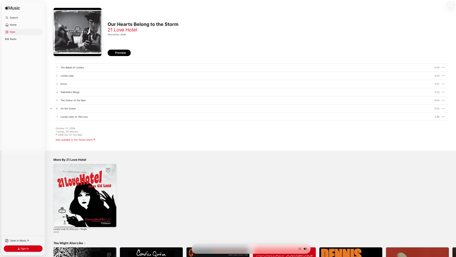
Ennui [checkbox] (64, 83)
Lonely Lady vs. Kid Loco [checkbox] (74, 116)
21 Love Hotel (122, 29)
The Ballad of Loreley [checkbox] (72, 67)
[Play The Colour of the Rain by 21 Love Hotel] (57, 100)
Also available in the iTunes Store (74, 139)
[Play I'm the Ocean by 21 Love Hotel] (57, 108)
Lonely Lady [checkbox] (67, 75)
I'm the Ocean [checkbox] (68, 108)
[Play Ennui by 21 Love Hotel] (57, 84)
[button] (23, 18)
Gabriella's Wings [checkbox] (70, 92)
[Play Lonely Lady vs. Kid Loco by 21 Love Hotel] (57, 117)
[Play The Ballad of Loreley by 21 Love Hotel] (57, 67)
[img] (12, 8)
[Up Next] (300, 248)
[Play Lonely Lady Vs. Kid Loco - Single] (58, 222)
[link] (69, 243)
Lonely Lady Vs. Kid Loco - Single (71, 165)
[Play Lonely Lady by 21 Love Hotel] (57, 75)
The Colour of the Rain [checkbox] (73, 100)
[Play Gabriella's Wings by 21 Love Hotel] (57, 92)
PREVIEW (435, 67)
